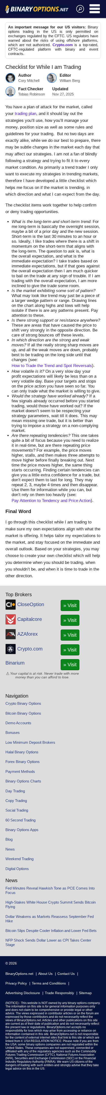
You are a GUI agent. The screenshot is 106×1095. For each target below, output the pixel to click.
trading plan (25, 113)
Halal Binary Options (21, 752)
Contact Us (66, 974)
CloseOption (30, 604)
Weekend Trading (19, 859)
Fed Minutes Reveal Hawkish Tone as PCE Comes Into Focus (50, 890)
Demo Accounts (18, 723)
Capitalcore (29, 619)
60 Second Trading (20, 820)
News (10, 849)
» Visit (70, 605)
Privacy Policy (16, 983)
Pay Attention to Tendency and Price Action (51, 500)
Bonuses (12, 732)
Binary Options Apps (21, 830)
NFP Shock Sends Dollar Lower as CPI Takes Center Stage (48, 942)
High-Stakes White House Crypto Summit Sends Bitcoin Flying (50, 904)
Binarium (15, 663)
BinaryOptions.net (19, 974)
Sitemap (85, 993)
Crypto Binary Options (23, 703)
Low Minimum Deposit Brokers (30, 742)
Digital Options (17, 869)
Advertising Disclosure (22, 993)
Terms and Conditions (49, 983)
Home (36, 9)
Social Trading (16, 810)
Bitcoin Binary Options (23, 713)
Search (79, 8)
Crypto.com (63, 45)
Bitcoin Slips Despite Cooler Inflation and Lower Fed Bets (51, 930)
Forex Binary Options (22, 762)
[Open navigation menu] (95, 8)
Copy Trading (16, 800)
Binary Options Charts (23, 781)
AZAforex (27, 634)
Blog (9, 839)
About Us (45, 974)
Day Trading (15, 791)
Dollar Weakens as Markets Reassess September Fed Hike (49, 918)
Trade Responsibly (59, 993)
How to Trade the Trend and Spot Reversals (52, 365)
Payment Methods (20, 771)
